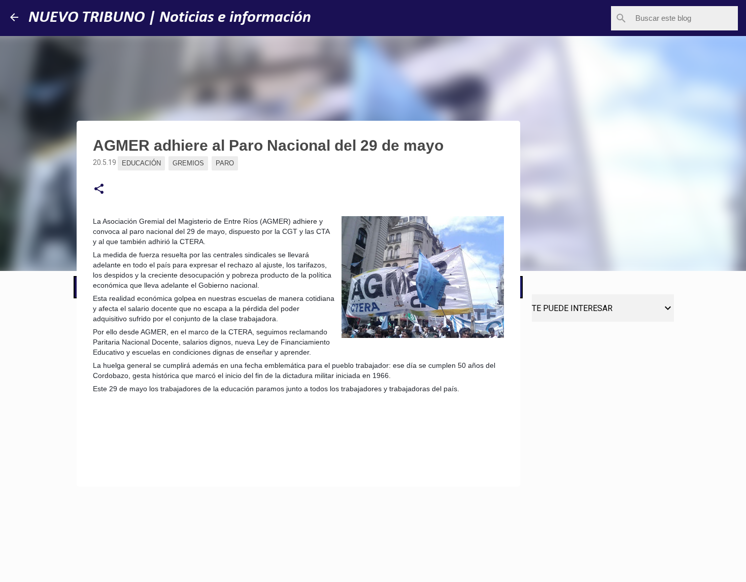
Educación (141, 163)
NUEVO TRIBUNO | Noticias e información (169, 18)
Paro (225, 163)
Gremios (188, 163)
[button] (99, 189)
